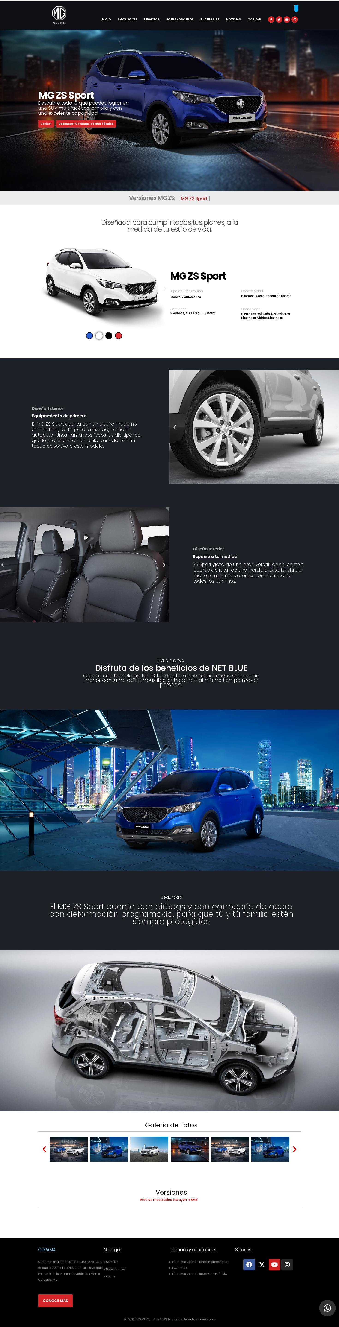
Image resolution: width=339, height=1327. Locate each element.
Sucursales (209, 19)
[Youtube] (287, 19)
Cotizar (254, 19)
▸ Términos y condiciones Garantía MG (198, 1274)
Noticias (233, 19)
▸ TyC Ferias (178, 1268)
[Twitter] (279, 19)
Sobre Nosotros (180, 19)
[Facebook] (271, 19)
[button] (43, 289)
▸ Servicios (111, 1261)
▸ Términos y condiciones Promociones (199, 1262)
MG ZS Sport (194, 198)
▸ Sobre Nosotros (115, 1269)
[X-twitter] (262, 1264)
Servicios (151, 19)
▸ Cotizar (109, 1276)
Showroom (127, 19)
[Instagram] (294, 19)
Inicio (106, 19)
